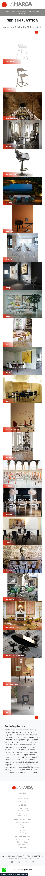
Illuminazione (22, 842)
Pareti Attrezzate (22, 823)
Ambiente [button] (10, 27)
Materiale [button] (18, 27)
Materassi (22, 847)
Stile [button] (24, 27)
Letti (22, 828)
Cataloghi (22, 796)
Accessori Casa (22, 836)
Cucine (22, 805)
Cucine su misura (23, 816)
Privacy (3, 874)
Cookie (9, 874)
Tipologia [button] (30, 27)
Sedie (29, 11)
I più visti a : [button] (39, 27)
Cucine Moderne (22, 811)
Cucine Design (22, 808)
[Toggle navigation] (41, 4)
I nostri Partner (22, 801)
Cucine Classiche (23, 813)
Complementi (22, 844)
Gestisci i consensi (21, 874)
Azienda (22, 793)
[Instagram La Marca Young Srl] (33, 862)
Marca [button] (4, 27)
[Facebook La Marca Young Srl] (26, 862)
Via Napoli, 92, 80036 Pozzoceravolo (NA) (22, 859)
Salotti (22, 825)
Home (8, 11)
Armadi (22, 830)
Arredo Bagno (22, 833)
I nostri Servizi (22, 799)
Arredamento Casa (19, 11)
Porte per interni (22, 839)
